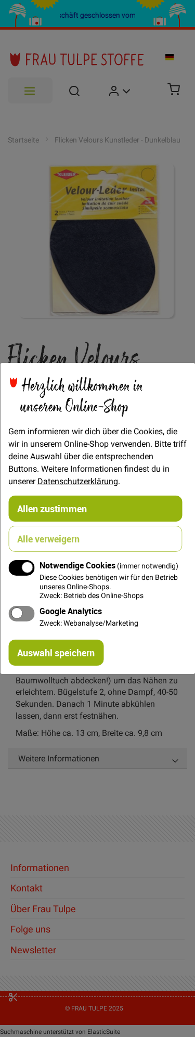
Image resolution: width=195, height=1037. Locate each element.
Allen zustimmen (52, 508)
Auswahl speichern (56, 652)
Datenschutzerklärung (77, 481)
